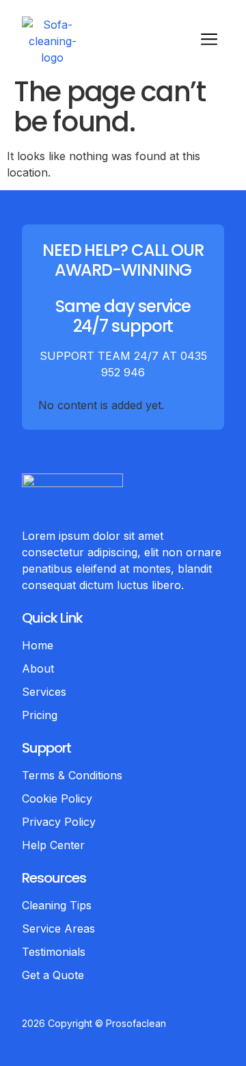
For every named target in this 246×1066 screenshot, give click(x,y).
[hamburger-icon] (208, 41)
